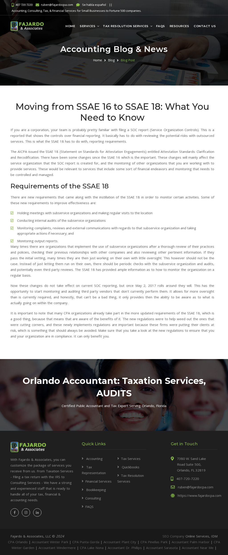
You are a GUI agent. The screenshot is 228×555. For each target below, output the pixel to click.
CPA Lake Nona (92, 547)
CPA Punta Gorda (85, 542)
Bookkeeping (95, 489)
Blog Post (128, 60)
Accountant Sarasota (162, 547)
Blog (111, 60)
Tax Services (130, 458)
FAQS (89, 506)
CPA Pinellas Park (153, 542)
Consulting (93, 498)
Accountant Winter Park (50, 542)
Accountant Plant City (120, 542)
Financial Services (98, 481)
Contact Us (205, 26)
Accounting (94, 458)
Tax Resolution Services (126, 26)
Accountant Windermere (57, 547)
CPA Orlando (18, 542)
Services (87, 26)
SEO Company (174, 536)
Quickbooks (130, 467)
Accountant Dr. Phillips (125, 547)
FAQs (160, 26)
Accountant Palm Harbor (191, 542)
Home (70, 26)
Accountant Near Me (198, 547)
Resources (179, 26)
